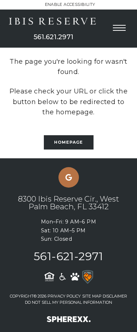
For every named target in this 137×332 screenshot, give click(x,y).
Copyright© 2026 (28, 296)
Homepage (68, 142)
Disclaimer (115, 296)
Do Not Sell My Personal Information (68, 302)
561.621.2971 (53, 37)
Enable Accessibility (70, 4)
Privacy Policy (64, 296)
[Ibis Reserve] (53, 22)
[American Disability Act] (62, 276)
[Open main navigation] (119, 28)
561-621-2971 (68, 256)
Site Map (92, 296)
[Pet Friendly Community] (74, 276)
